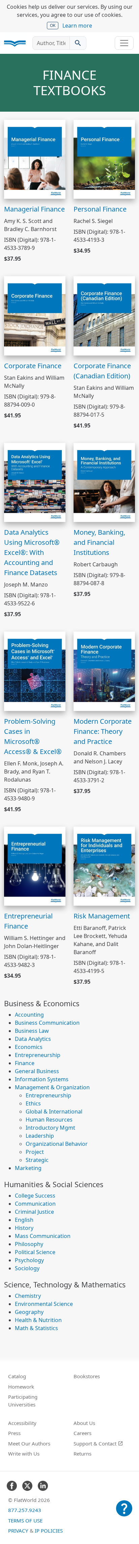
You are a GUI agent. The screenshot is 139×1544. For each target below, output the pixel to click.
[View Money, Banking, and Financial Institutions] (104, 482)
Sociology (27, 1268)
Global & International (54, 1111)
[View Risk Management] (104, 865)
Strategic (37, 1160)
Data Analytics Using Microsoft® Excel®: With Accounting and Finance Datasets (32, 552)
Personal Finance (100, 209)
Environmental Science (44, 1304)
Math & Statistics (36, 1328)
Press (14, 1433)
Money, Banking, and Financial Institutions (99, 542)
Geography (29, 1312)
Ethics (33, 1103)
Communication (35, 1203)
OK (52, 25)
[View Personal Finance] (104, 158)
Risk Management (102, 915)
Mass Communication (43, 1236)
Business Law (32, 1030)
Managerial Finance (34, 209)
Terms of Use (25, 1520)
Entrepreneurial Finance (28, 921)
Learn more (77, 25)
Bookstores (87, 1376)
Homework (21, 1386)
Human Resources (49, 1119)
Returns (82, 1453)
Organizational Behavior (57, 1143)
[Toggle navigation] (124, 43)
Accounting (29, 1014)
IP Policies (49, 1530)
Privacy (18, 1530)
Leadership (40, 1135)
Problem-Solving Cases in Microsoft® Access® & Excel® (33, 736)
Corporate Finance (32, 365)
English (24, 1219)
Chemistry (28, 1296)
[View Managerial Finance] (34, 158)
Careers (82, 1433)
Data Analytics (33, 1039)
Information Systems (41, 1079)
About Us (84, 1423)
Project (35, 1152)
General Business (37, 1071)
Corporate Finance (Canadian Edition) (102, 370)
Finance (24, 1063)
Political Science (35, 1252)
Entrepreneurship (37, 1055)
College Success (35, 1195)
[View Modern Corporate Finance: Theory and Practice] (104, 670)
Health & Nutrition (38, 1320)
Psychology (29, 1260)
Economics (29, 1047)
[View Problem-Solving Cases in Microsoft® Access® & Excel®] (34, 670)
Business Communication (47, 1022)
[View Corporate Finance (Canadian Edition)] (104, 315)
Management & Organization (52, 1087)
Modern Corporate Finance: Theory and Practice (103, 731)
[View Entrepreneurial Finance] (34, 865)
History (24, 1228)
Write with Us (23, 1453)
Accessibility (22, 1423)
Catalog (17, 1376)
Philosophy (29, 1244)
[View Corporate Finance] (34, 315)
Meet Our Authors (29, 1443)
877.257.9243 (24, 1510)
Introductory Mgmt (50, 1127)
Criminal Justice (34, 1211)
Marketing (28, 1168)
